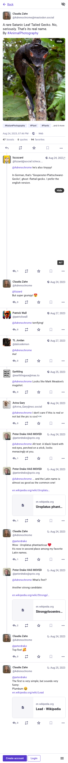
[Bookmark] (48, 148)
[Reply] (7, 148)
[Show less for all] (63, 4)
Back (10, 4)
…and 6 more (58, 125)
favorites (37, 139)
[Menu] (62, 758)
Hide (59, 41)
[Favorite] (34, 148)
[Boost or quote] (20, 148)
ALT (60, 262)
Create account (15, 758)
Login (34, 758)
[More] (61, 148)
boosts (8, 139)
